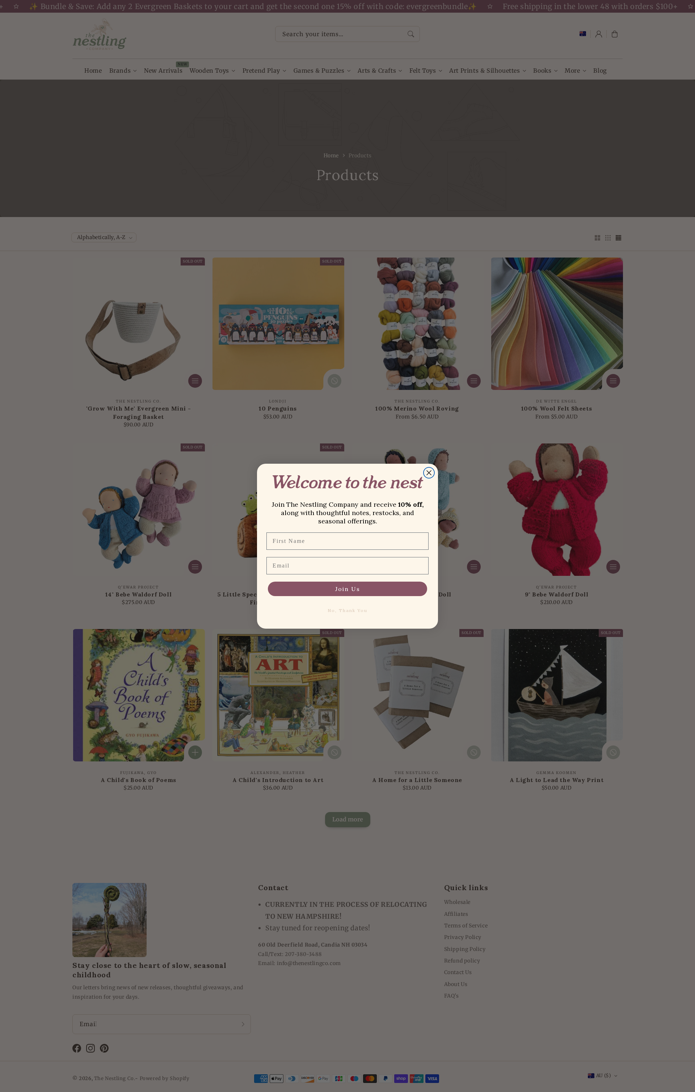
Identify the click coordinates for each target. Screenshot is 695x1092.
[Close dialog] (429, 472)
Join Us (347, 588)
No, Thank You (347, 610)
